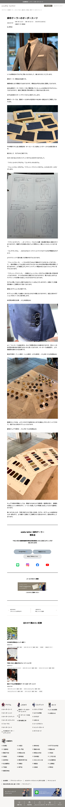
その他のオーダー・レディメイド (9, 732)
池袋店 (5, 756)
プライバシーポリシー (16, 780)
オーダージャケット (8, 716)
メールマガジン (38, 724)
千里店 (5, 767)
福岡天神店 (6, 771)
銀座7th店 (6, 753)
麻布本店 (36, 745)
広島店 (36, 767)
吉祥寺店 (5, 760)
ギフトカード (38, 731)
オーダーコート (7, 727)
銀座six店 (52, 749)
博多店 (51, 767)
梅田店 (36, 763)
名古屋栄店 (52, 760)
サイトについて (52, 780)
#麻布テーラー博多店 (20, 24)
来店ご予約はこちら (32, 556)
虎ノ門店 (21, 749)
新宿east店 (22, 753)
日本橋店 (36, 756)
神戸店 (20, 767)
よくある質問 (53, 709)
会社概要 (5, 780)
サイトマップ (26, 784)
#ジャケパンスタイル (40, 21)
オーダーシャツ (7, 713)
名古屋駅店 (6, 763)
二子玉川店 (52, 756)
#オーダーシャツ (19, 21)
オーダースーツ (7, 709)
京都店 (20, 763)
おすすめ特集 (38, 713)
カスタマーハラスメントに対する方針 (35, 780)
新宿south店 (37, 753)
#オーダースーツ (29, 21)
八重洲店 (5, 749)
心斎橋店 (51, 763)
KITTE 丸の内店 (53, 745)
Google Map (22, 551)
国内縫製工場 (22, 720)
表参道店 (21, 756)
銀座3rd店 (37, 749)
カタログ (36, 716)
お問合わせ (52, 713)
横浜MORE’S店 (23, 760)
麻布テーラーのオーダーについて (24, 710)
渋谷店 (51, 753)
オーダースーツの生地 (24, 716)
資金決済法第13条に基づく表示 (11, 784)
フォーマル (6, 724)
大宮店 (20, 745)
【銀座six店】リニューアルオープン (32, 2)
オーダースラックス (8, 720)
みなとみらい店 (38, 760)
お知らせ (36, 720)
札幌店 (5, 745)
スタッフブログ (38, 709)
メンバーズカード (39, 727)
